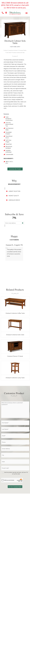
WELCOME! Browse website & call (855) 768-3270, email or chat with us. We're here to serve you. (15, 5)
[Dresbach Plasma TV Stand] (15, 346)
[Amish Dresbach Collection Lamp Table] (15, 368)
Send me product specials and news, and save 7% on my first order (16, 473)
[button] (26, 13)
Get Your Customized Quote (15, 486)
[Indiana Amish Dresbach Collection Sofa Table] (15, 325)
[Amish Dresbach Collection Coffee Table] (15, 303)
